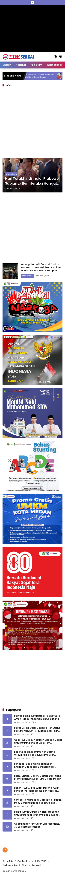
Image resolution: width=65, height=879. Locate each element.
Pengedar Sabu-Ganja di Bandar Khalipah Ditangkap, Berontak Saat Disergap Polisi (34, 765)
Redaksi (36, 865)
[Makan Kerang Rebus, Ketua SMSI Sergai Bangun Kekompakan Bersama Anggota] (41, 76)
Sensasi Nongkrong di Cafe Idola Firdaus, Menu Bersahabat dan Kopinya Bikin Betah (38, 801)
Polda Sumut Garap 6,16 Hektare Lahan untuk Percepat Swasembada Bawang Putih (36, 813)
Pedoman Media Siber (15, 865)
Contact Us (23, 861)
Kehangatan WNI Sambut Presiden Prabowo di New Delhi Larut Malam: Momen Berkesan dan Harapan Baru (41, 269)
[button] (55, 57)
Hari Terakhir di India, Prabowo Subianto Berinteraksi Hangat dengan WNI (32, 181)
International (11, 174)
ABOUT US (40, 861)
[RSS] (5, 849)
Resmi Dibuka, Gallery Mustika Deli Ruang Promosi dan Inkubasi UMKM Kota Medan (37, 777)
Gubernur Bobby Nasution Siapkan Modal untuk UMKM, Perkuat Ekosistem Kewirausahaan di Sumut (38, 741)
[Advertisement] (32, 123)
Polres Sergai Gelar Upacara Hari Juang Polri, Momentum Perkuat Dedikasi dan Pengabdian (37, 729)
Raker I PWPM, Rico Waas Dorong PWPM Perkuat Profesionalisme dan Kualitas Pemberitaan (36, 789)
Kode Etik (8, 861)
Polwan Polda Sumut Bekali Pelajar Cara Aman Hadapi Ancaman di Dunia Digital (37, 717)
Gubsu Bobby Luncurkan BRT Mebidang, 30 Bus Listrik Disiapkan (37, 825)
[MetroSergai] (18, 56)
